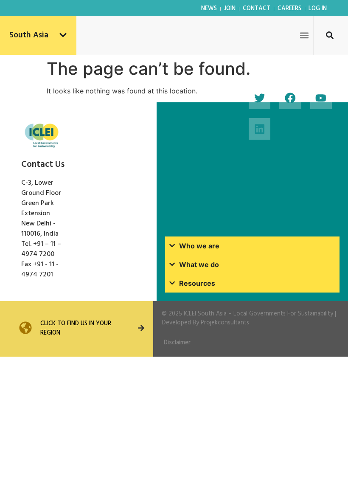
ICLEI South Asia (205, 314)
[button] (304, 35)
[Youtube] (321, 98)
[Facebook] (290, 98)
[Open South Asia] (63, 35)
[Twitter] (259, 98)
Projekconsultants (225, 323)
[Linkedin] (259, 129)
